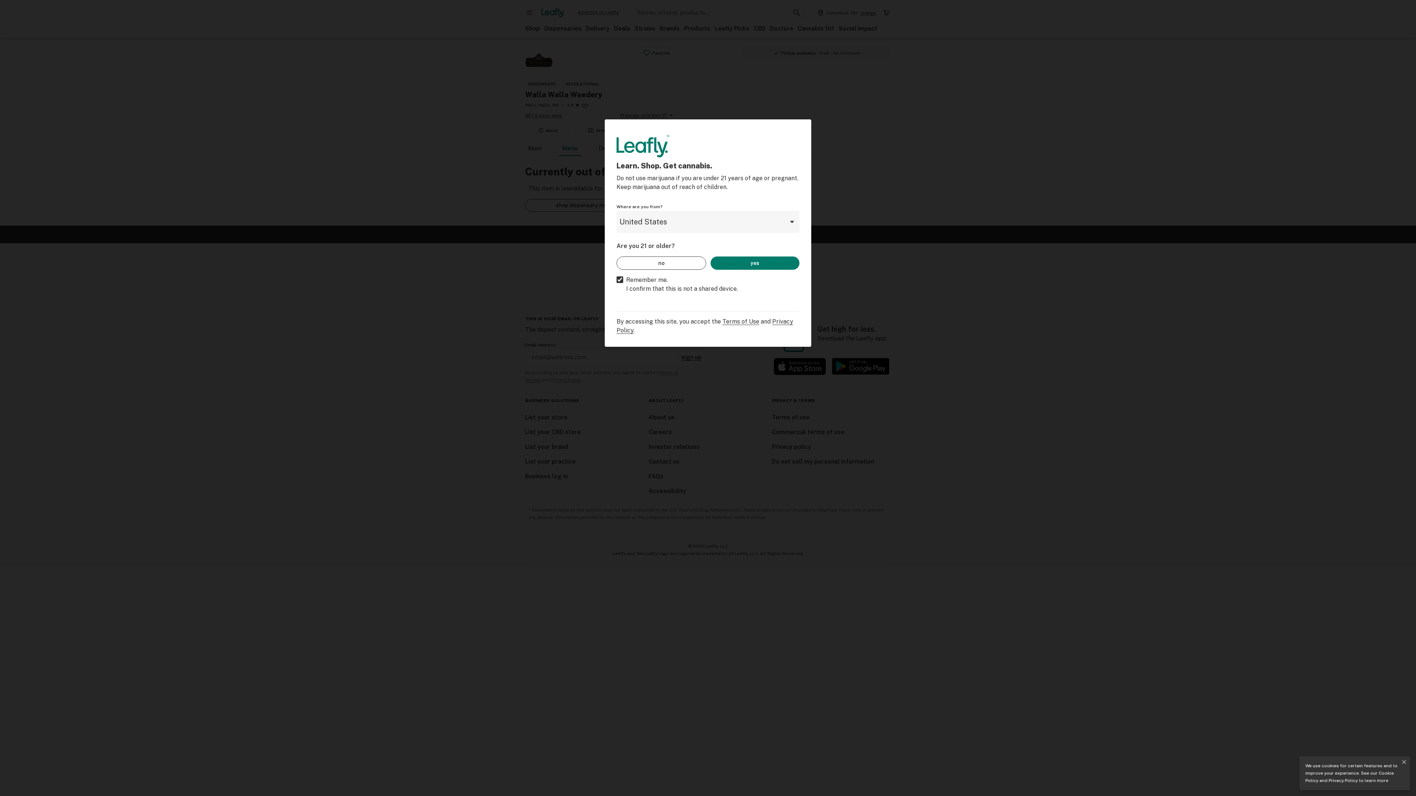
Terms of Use (740, 321)
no (661, 263)
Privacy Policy (1343, 780)
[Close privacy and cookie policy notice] (1404, 762)
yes (754, 263)
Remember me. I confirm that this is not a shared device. (682, 284)
